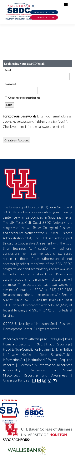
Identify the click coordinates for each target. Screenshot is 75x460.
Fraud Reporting (58, 344)
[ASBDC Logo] (32, 411)
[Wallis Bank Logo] (25, 450)
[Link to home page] (18, 11)
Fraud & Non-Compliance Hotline (26, 349)
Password (10, 84)
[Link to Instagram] (49, 380)
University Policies (16, 380)
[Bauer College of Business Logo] (36, 429)
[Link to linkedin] (39, 380)
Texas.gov (55, 339)
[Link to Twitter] (44, 380)
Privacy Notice (19, 355)
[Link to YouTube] (54, 380)
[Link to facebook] (34, 380)
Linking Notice (62, 349)
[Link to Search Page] (33, 6)
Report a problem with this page (25, 339)
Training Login (44, 17)
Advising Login (44, 12)
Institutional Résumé (42, 360)
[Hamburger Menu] (66, 5)
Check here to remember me (24, 97)
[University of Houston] (22, 183)
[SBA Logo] (10, 411)
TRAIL (38, 344)
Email (8, 70)
